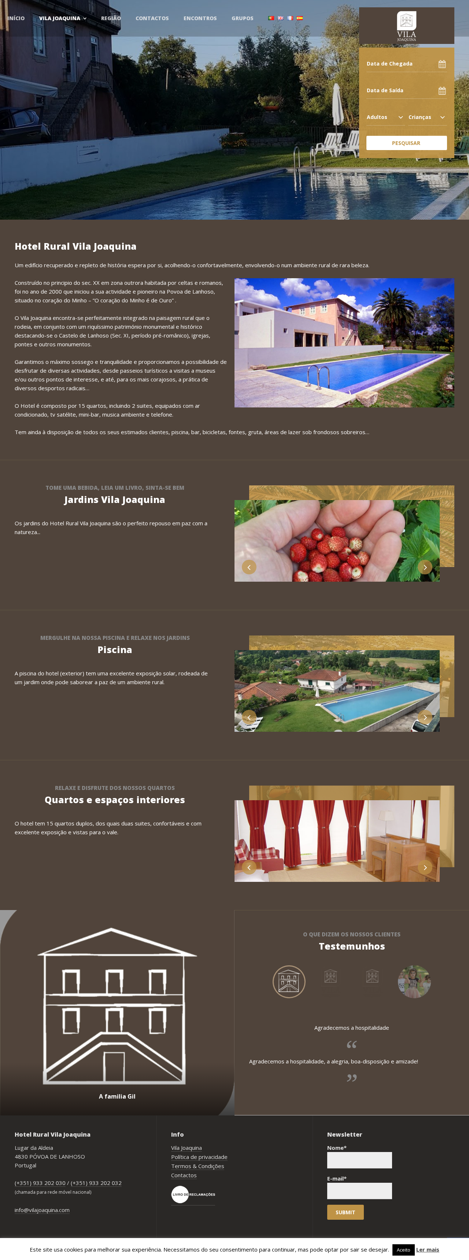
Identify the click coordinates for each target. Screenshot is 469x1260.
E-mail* (337, 1178)
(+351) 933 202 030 (40, 1182)
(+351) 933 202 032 (96, 1182)
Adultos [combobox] (377, 116)
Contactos (152, 18)
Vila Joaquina (59, 18)
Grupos (243, 18)
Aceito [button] (403, 1249)
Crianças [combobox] (420, 116)
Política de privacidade (199, 1156)
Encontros (200, 18)
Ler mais (427, 1249)
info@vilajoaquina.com (42, 1210)
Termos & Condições (197, 1166)
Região (111, 18)
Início (16, 18)
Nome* (337, 1147)
